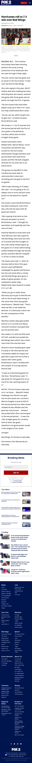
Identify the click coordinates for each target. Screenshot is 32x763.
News (3, 585)
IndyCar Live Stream (18, 718)
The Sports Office (19, 634)
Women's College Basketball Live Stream (19, 727)
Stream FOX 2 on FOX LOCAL (19, 588)
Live (16, 585)
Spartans (17, 642)
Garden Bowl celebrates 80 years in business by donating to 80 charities (11, 508)
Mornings (5, 632)
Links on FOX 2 (5, 650)
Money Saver (5, 646)
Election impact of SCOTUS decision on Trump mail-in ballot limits (11, 492)
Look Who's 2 (5, 624)
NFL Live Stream (19, 706)
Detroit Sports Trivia (5, 621)
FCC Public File (19, 671)
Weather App (18, 617)
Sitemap (17, 681)
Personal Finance (19, 688)
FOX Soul (17, 594)
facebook (11, 744)
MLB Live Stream (19, 712)
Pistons (17, 644)
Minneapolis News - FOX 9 (6, 714)
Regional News (4, 703)
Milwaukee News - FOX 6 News (6, 710)
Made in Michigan (6, 593)
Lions (16, 638)
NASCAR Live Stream (18, 714)
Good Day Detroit (6, 634)
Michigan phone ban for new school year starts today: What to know (20, 563)
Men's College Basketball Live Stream (19, 722)
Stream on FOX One (19, 703)
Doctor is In (4, 648)
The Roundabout (6, 595)
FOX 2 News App (19, 665)
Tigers (16, 646)
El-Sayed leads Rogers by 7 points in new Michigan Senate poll (19, 556)
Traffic (16, 621)
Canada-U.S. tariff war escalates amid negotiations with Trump (20, 571)
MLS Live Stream (19, 735)
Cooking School (5, 642)
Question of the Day (5, 617)
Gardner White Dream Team (5, 692)
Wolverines (18, 640)
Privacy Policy (18, 481)
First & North (18, 636)
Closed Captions (19, 675)
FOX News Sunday (6, 606)
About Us (18, 656)
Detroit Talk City (5, 591)
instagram (17, 744)
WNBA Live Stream (18, 732)
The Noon (4, 636)
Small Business (19, 694)
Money (17, 685)
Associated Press (5, 23)
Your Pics (4, 612)
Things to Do (5, 604)
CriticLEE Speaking (6, 661)
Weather (18, 612)
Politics (3, 608)
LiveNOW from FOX (19, 591)
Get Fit (3, 644)
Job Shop (17, 667)
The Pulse (4, 589)
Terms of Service (17, 482)
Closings (17, 615)
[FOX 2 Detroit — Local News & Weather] (6, 3)
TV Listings (4, 663)
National (3, 600)
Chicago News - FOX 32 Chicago (5, 706)
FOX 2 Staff (18, 659)
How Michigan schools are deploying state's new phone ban (10, 515)
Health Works (5, 640)
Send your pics (5, 615)
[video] (26, 494)
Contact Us (18, 661)
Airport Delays (19, 623)
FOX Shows (4, 659)
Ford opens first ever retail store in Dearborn (10, 500)
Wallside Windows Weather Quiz (6, 688)
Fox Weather (18, 625)
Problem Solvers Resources (19, 678)
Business (3, 602)
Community (18, 669)
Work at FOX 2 (19, 663)
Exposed (3, 697)
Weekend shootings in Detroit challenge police (9, 523)
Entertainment (7, 656)
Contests (3, 665)
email (21, 744)
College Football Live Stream (19, 709)
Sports (12, 23)
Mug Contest (5, 638)
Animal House (18, 627)
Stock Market (18, 692)
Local (2, 587)
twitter (14, 744)
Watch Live (24, 3)
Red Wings (17, 648)
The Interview (5, 597)
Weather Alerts (19, 619)
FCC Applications (19, 673)
